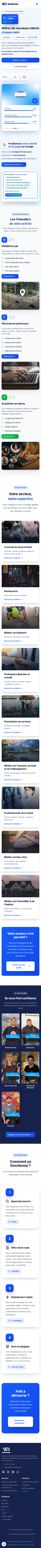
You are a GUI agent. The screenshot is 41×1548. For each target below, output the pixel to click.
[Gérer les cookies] (4, 1544)
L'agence (5, 1500)
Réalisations (5, 1506)
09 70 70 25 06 (21, 66)
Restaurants (26, 1485)
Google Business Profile (9, 1482)
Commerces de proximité (30, 1482)
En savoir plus (9, 276)
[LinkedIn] (13, 1472)
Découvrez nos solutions (12, 164)
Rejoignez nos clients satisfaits (19, 1135)
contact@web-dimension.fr (12, 1467)
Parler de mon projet (19, 966)
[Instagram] (8, 1472)
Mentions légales (7, 1516)
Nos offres (5, 1503)
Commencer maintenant (19, 1421)
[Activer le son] (35, 101)
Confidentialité (6, 1519)
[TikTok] (18, 1472)
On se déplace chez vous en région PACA (21, 1534)
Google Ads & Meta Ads (9, 1491)
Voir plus (25, 1491)
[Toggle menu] (36, 3)
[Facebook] (3, 1472)
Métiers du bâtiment (28, 1488)
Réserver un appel (19, 60)
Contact (4, 1513)
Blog (3, 1510)
